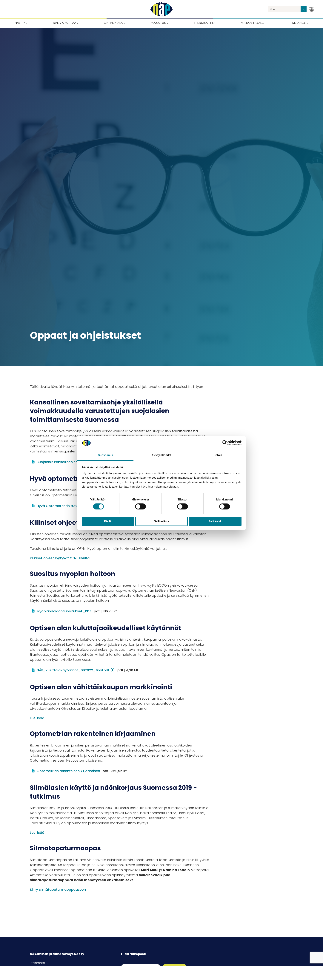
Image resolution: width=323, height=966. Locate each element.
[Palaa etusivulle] (161, 9)
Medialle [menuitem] (299, 23)
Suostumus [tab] (105, 455)
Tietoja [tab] (217, 455)
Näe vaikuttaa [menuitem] (64, 23)
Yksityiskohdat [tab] (161, 455)
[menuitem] (313, 9)
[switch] (140, 506)
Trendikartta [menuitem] (205, 23)
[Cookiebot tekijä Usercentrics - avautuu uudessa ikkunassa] (225, 443)
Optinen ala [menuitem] (113, 23)
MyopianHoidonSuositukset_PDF (77, 611)
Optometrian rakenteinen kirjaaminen (82, 771)
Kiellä (107, 521)
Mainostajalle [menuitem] (252, 23)
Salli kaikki (215, 521)
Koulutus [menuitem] (158, 23)
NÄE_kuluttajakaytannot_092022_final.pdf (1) (87, 670)
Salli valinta (161, 521)
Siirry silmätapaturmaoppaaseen (58, 889)
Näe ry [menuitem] (20, 23)
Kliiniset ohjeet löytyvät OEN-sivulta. (60, 558)
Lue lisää (37, 718)
